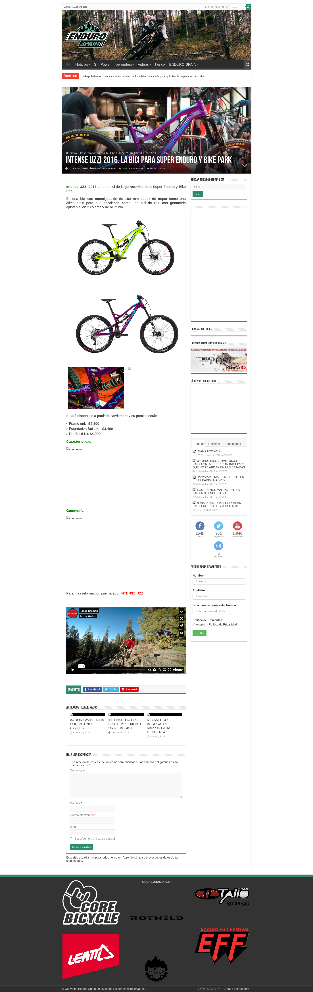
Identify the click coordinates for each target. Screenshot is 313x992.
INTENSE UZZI (132, 593)
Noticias (81, 64)
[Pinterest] (215, 7)
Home (68, 64)
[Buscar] (248, 7)
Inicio (72, 153)
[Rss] (205, 7)
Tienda (160, 64)
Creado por (231, 988)
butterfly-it (245, 988)
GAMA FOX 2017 (209, 451)
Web (73, 826)
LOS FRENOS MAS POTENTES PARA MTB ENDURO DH (216, 491)
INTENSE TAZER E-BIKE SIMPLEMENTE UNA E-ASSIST (125, 724)
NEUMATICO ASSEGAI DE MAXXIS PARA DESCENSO (158, 726)
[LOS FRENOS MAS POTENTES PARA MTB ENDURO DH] (194, 489)
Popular (199, 443)
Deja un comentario (133, 168)
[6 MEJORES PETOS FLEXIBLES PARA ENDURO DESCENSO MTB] (194, 502)
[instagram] (226, 7)
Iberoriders (123, 64)
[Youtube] (219, 7)
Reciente (214, 443)
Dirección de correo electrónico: (215, 605)
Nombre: (199, 575)
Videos (143, 64)
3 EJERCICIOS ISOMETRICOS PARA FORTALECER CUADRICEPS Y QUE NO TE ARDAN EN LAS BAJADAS (219, 464)
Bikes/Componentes (91, 153)
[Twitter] (212, 7)
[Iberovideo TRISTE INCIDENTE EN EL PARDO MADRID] (194, 477)
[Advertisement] (219, 265)
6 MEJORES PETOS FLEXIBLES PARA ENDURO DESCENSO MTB (217, 504)
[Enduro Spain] (87, 33)
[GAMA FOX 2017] (194, 451)
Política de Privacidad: (208, 620)
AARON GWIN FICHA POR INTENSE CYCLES (87, 724)
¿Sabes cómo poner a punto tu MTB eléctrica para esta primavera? (118, 76)
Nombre (76, 803)
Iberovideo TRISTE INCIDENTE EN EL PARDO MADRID (221, 479)
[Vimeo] (223, 7)
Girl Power (102, 64)
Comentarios (232, 443)
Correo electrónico (82, 815)
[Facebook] (209, 7)
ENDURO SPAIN (182, 64)
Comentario (78, 770)
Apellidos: (199, 590)
